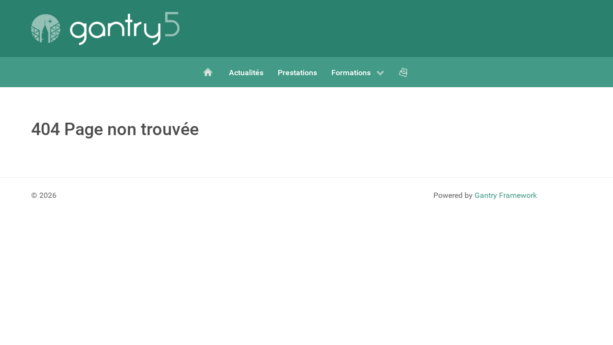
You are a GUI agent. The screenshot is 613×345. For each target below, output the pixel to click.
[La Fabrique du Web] (209, 72)
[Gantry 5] (105, 28)
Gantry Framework (506, 195)
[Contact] (404, 72)
